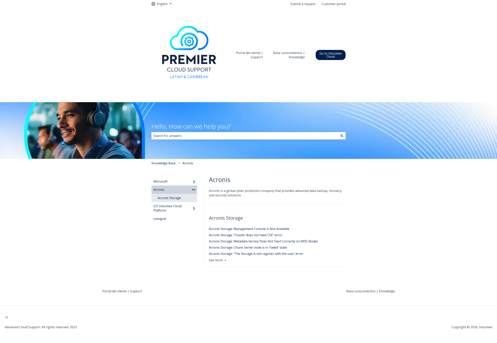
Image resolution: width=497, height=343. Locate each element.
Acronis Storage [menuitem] (169, 198)
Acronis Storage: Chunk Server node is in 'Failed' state (248, 247)
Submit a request (302, 4)
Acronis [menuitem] (158, 189)
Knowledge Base (163, 163)
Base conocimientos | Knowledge (289, 55)
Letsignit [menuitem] (159, 219)
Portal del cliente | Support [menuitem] (122, 291)
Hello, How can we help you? (191, 126)
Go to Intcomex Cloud (331, 55)
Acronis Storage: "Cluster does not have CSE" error (245, 235)
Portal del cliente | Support (249, 55)
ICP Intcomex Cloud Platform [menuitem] (167, 208)
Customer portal (333, 4)
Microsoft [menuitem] (160, 181)
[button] (194, 182)
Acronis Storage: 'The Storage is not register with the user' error (256, 254)
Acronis (187, 163)
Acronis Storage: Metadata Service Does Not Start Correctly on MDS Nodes (263, 241)
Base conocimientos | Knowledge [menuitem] (370, 291)
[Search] (342, 135)
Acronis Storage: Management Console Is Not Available (249, 229)
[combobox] (244, 135)
